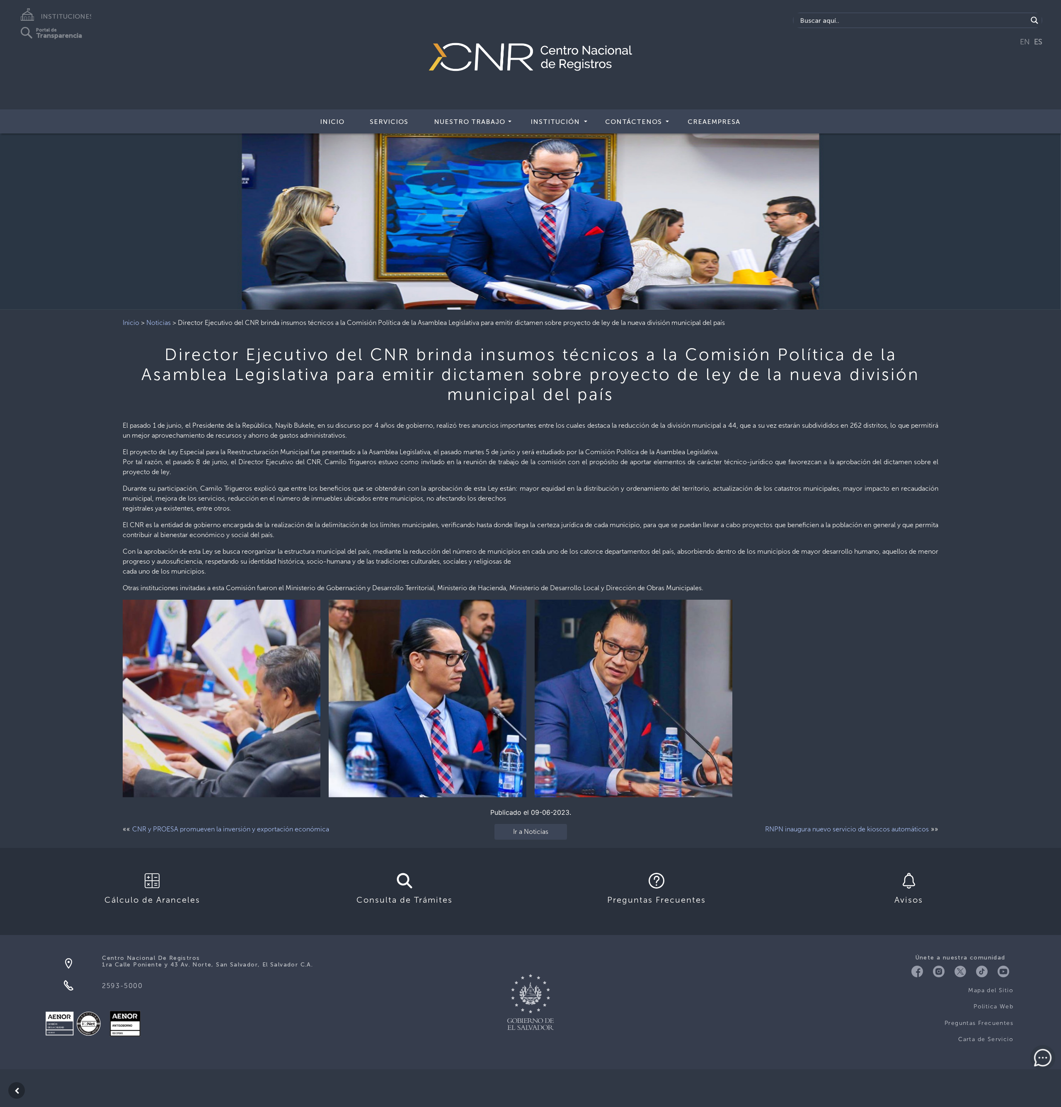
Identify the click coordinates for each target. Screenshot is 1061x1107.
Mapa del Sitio (990, 990)
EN (1025, 41)
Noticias (158, 323)
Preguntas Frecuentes (979, 1023)
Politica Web (993, 1006)
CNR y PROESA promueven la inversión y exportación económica (230, 829)
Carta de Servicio (985, 1039)
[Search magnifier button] (1034, 20)
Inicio (332, 122)
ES (1038, 41)
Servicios (389, 122)
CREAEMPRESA (714, 122)
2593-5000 (122, 986)
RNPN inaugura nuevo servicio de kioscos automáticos (847, 829)
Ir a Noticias (530, 832)
